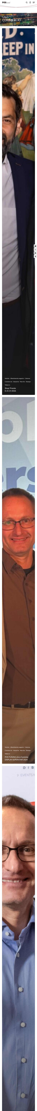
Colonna (27, 378)
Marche (22, 381)
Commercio (8, 381)
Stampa (28, 381)
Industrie (16, 381)
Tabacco (7, 385)
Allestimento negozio (17, 378)
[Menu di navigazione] (34, 2)
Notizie (7, 378)
